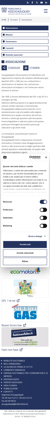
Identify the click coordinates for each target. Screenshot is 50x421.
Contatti (9, 48)
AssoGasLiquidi (11, 379)
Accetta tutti (25, 244)
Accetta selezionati (25, 253)
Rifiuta (25, 261)
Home (4, 19)
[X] (37, 2)
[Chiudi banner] (46, 157)
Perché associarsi (13, 382)
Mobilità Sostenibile (14, 360)
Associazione (12, 28)
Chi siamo (14, 19)
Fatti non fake (10, 350)
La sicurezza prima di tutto (18, 366)
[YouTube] (41, 2)
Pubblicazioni (11, 388)
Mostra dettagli (35, 236)
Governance (11, 41)
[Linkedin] (46, 2)
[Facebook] (32, 2)
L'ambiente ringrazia (14, 369)
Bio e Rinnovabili (12, 363)
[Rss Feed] (27, 2)
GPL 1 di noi (9, 301)
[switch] (43, 210)
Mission (9, 34)
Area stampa (10, 385)
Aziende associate (14, 54)
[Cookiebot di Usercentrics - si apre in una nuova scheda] (30, 157)
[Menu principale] (45, 11)
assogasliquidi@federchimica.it (15, 404)
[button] (11, 67)
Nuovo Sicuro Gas (12, 325)
